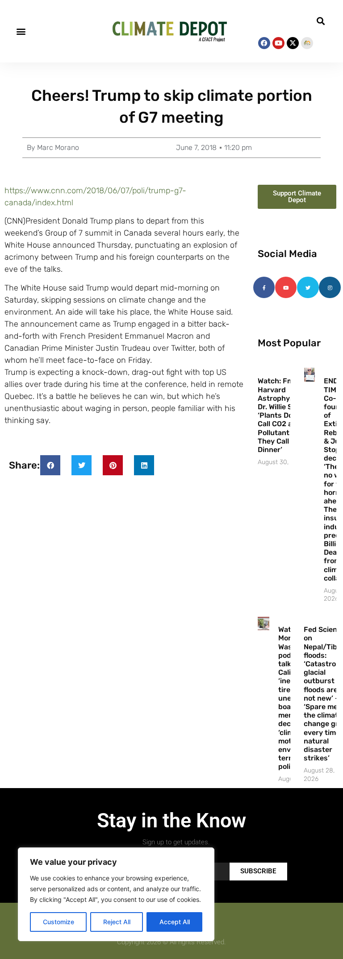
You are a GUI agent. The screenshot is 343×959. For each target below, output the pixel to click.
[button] (20, 31)
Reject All (116, 922)
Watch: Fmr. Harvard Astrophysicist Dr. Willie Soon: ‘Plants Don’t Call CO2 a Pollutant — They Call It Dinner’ (283, 415)
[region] (116, 894)
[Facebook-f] (264, 287)
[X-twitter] (293, 43)
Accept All (174, 922)
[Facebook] (264, 43)
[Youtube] (278, 43)
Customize (58, 922)
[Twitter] (307, 287)
